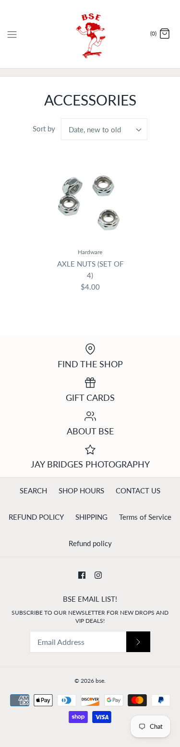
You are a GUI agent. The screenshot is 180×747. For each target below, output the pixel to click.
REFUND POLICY (36, 517)
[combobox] (104, 129)
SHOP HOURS (81, 490)
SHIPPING (91, 517)
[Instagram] (98, 575)
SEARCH (33, 490)
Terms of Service (145, 517)
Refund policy (90, 543)
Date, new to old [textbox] (95, 129)
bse (100, 680)
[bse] (90, 34)
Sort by (44, 128)
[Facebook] (81, 575)
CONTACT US (138, 490)
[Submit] (138, 641)
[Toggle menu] (12, 34)
